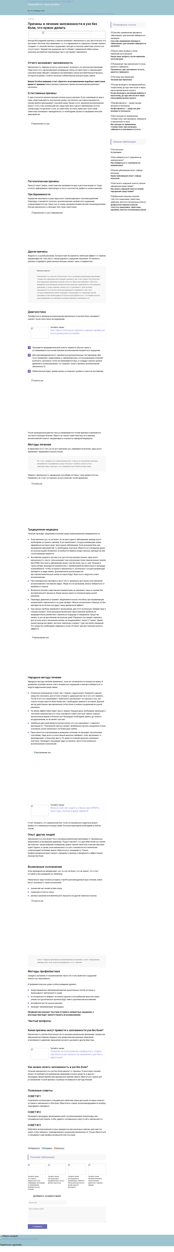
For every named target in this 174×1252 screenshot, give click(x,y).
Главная (31, 14)
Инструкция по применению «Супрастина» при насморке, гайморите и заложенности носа (126, 127)
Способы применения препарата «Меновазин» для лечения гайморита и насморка (128, 43)
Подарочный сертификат (103, 14)
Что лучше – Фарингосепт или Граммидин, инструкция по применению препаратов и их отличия (36, 1184)
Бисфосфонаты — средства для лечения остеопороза (125, 109)
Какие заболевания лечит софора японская (126, 177)
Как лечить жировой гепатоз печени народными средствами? (127, 190)
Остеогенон (116, 152)
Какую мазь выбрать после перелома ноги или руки (128, 57)
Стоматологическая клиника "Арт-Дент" (51, 1)
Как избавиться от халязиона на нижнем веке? (125, 164)
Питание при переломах (121, 80)
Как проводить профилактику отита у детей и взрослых (56, 1181)
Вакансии (80, 14)
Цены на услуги (40, 14)
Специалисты (52, 14)
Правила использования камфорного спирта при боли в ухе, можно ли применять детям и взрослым (76, 1054)
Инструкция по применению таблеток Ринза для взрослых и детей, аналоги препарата (76, 1183)
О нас (74, 14)
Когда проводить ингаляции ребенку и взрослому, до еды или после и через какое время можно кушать (128, 95)
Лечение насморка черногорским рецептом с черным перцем (95, 1182)
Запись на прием (65, 14)
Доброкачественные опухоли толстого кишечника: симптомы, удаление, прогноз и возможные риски (128, 207)
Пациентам (88, 14)
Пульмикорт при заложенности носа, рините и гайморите (128, 70)
